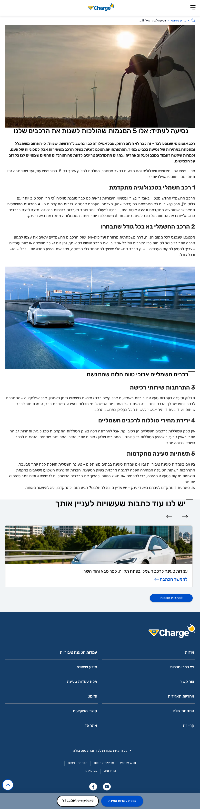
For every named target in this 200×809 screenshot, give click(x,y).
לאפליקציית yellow (77, 801)
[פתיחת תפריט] (193, 7)
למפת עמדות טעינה (122, 801)
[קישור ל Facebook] (93, 786)
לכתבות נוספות (171, 598)
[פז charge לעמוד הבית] (100, 632)
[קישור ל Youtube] (107, 786)
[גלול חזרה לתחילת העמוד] (8, 785)
